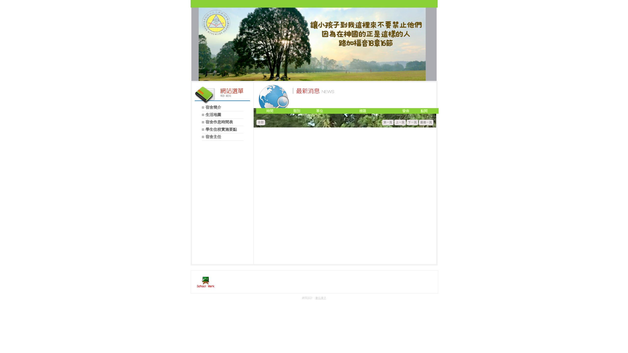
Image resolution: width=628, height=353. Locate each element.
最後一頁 (426, 122)
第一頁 (387, 122)
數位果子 (320, 297)
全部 (261, 122)
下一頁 (412, 122)
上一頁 (400, 122)
